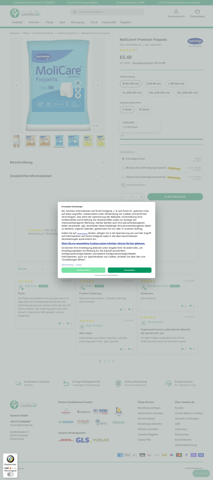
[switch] (10, 474)
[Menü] (16, 455)
